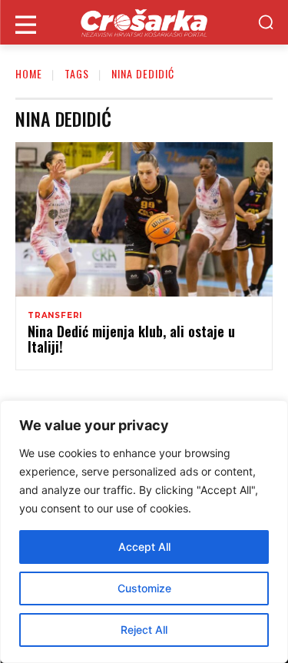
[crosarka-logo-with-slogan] (144, 22)
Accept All (144, 546)
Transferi (55, 316)
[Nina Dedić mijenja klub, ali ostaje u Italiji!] (144, 219)
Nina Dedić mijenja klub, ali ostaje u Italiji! (131, 338)
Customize (144, 588)
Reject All (144, 629)
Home (28, 73)
